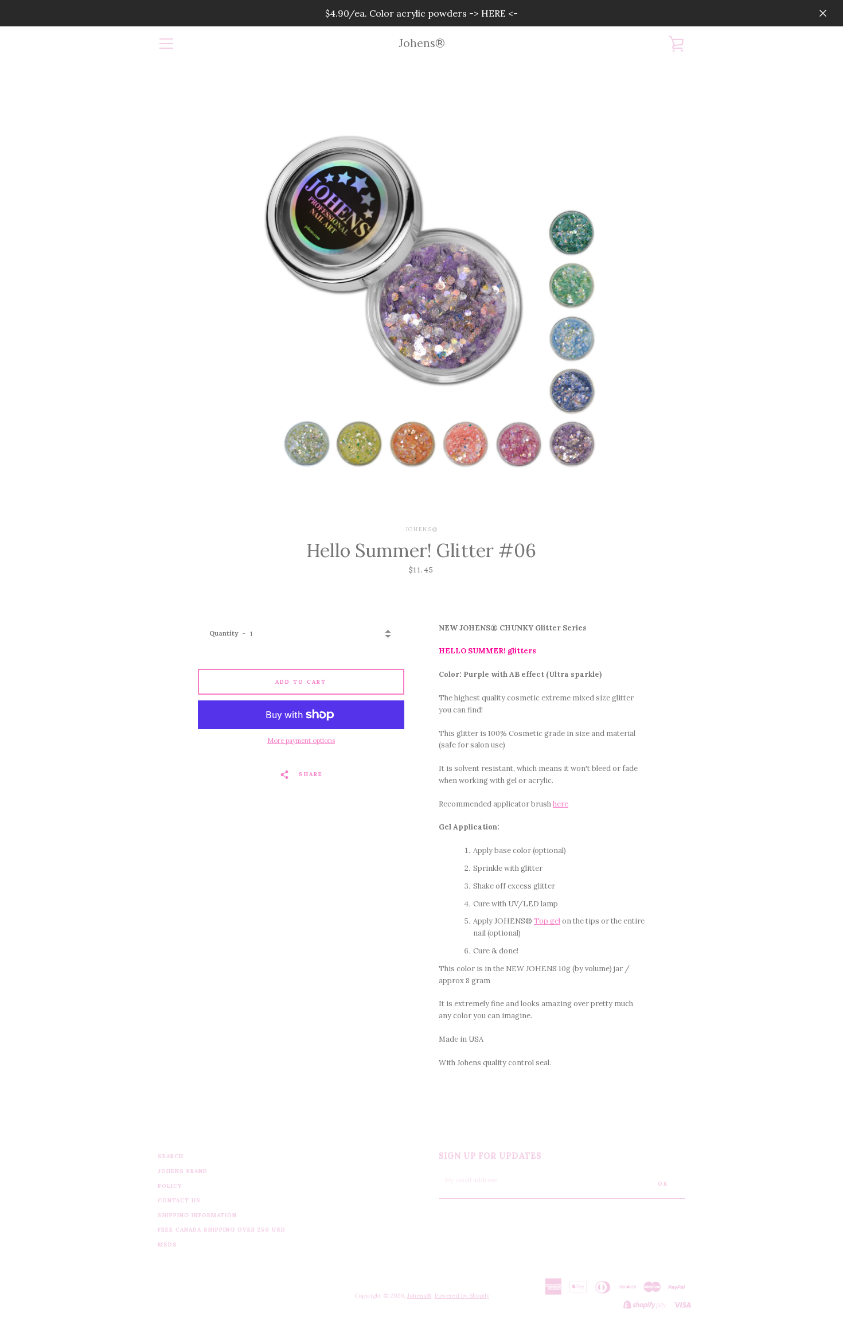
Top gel (547, 921)
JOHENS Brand (183, 1171)
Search (171, 1156)
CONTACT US (179, 1200)
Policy (170, 1186)
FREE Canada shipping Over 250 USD (222, 1229)
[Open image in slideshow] (421, 293)
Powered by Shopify (462, 1295)
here (560, 804)
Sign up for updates (490, 1156)
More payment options (301, 741)
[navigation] (166, 43)
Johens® (422, 43)
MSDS (167, 1244)
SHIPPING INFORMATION (197, 1215)
